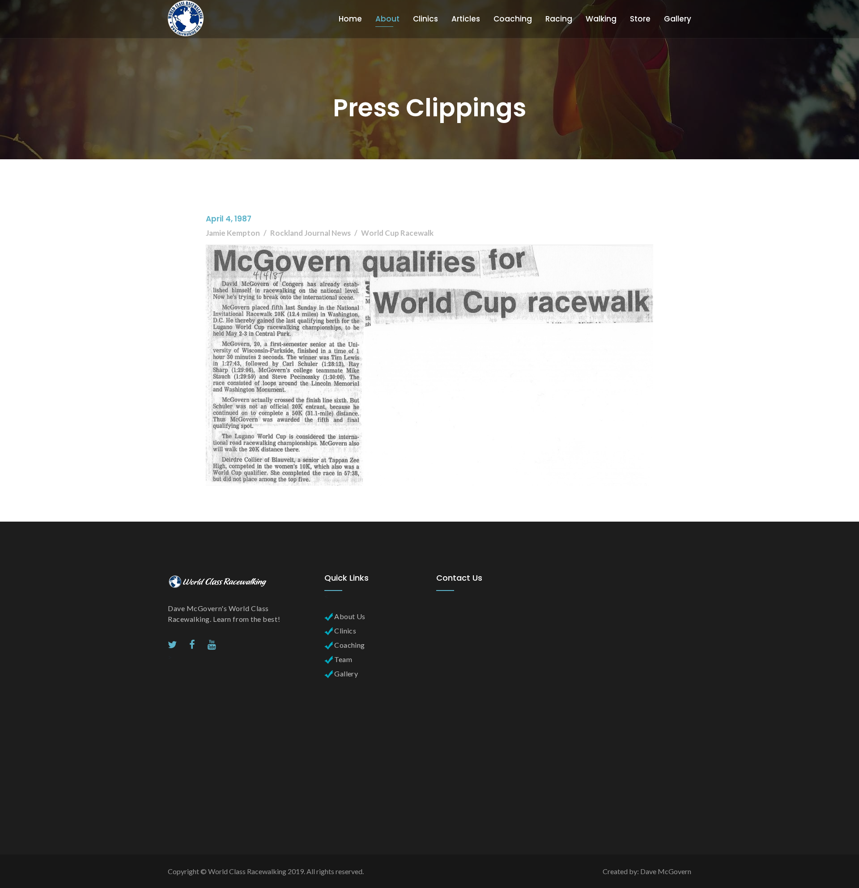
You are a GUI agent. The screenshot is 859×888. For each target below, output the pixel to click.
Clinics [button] (425, 18)
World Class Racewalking (247, 871)
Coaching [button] (512, 18)
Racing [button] (558, 18)
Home (350, 18)
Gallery (677, 18)
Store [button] (640, 18)
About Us (349, 616)
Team (342, 659)
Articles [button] (465, 18)
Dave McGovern (665, 871)
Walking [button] (601, 18)
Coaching (349, 645)
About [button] (387, 18)
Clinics (344, 630)
